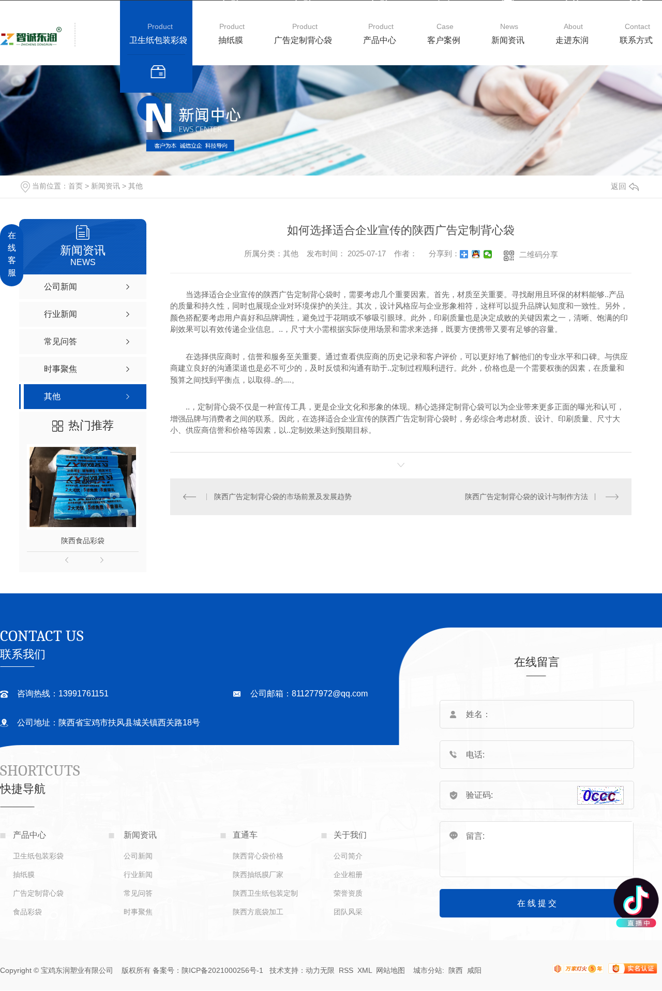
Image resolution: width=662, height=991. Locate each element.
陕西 (455, 970)
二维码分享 (538, 254)
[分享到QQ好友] (476, 254)
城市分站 (427, 970)
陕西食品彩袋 (82, 540)
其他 (135, 186)
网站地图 (390, 970)
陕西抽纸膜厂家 (258, 874)
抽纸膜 (230, 40)
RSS (346, 970)
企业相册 (348, 874)
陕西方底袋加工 (258, 912)
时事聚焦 (138, 912)
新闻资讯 (507, 40)
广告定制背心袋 (303, 40)
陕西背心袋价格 (258, 856)
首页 (75, 186)
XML (365, 970)
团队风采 (348, 912)
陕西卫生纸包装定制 (265, 893)
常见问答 (138, 893)
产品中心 (379, 40)
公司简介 (348, 856)
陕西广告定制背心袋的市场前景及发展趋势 (283, 496)
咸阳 (474, 970)
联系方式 (636, 40)
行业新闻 (138, 874)
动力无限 (320, 970)
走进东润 (572, 40)
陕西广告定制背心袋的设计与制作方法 (526, 496)
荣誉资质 (348, 893)
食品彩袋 (27, 912)
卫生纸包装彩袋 (158, 40)
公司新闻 (138, 856)
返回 (618, 186)
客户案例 (443, 40)
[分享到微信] (488, 254)
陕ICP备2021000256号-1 (222, 970)
